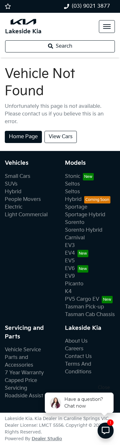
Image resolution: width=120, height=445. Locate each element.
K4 (68, 292)
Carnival (75, 238)
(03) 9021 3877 (91, 6)
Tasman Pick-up (84, 307)
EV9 (70, 276)
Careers (74, 349)
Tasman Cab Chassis (90, 315)
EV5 (70, 261)
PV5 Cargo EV (82, 299)
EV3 (70, 245)
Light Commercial (26, 215)
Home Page (23, 137)
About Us (76, 341)
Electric (13, 207)
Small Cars (17, 176)
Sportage (76, 207)
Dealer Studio (47, 438)
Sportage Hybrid (85, 215)
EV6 (70, 269)
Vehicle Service (23, 350)
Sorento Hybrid (83, 230)
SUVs (11, 184)
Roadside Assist (24, 396)
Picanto (74, 284)
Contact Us (78, 357)
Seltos (72, 184)
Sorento (74, 222)
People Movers (23, 199)
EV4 (70, 253)
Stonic (72, 176)
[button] (107, 26)
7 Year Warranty (24, 373)
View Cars (61, 137)
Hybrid (13, 192)
